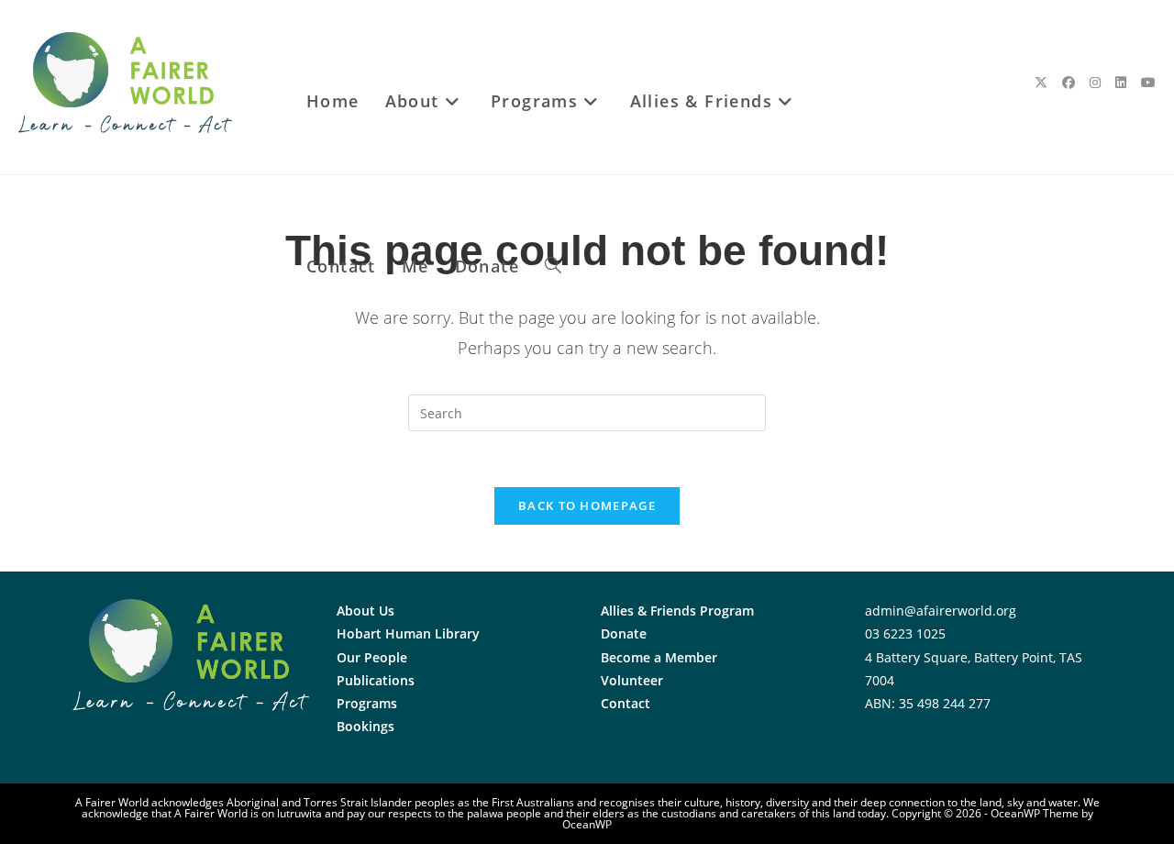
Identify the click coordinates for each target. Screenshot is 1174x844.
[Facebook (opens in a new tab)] (1068, 82)
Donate (624, 633)
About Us (365, 610)
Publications (376, 680)
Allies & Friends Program (677, 610)
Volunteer (632, 680)
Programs (367, 703)
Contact (625, 703)
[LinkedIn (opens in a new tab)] (1121, 82)
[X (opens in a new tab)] (1041, 82)
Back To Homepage (587, 505)
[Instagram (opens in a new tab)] (1095, 82)
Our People (372, 657)
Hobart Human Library (408, 633)
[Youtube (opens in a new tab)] (1148, 82)
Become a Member (659, 657)
